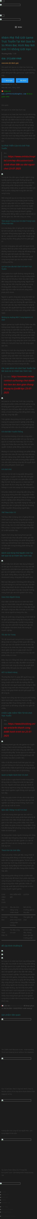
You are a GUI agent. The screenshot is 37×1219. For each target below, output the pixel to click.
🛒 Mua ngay (8, 80)
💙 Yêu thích (22, 80)
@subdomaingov (16, 1006)
